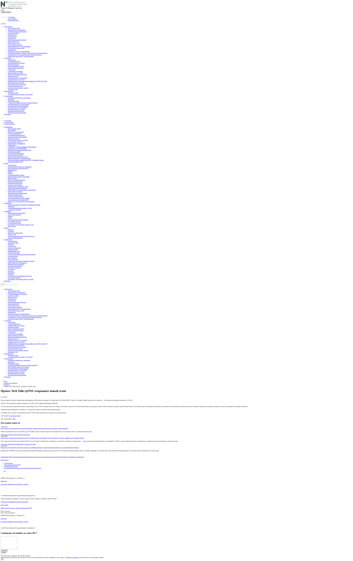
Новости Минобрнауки (15, 238)
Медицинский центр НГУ (16, 83)
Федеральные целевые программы (19, 176)
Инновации (8, 203)
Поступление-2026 (14, 28)
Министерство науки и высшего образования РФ (16, 508)
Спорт (10, 218)
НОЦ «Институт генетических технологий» (22, 190)
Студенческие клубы (14, 223)
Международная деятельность (17, 263)
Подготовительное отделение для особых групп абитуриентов (27, 53)
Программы (12, 130)
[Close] (1, 529)
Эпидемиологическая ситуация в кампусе (21, 236)
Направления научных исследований (19, 167)
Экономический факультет (15, 444)
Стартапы (4, 444)
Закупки (10, 271)
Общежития (12, 50)
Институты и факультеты (16, 132)
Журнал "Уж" (12, 234)
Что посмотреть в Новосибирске (18, 220)
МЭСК (10, 173)
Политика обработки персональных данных (14, 484)
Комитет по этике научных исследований (21, 201)
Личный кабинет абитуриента (17, 31)
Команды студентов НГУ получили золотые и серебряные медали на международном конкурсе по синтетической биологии (40, 447)
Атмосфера (7, 211)
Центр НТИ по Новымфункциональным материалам (17, 192)
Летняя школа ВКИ (14, 152)
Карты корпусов (13, 76)
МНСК (10, 172)
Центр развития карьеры (16, 68)
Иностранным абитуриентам (17, 40)
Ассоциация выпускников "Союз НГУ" (20, 94)
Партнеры (7, 114)
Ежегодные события (14, 215)
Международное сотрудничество (19, 434)
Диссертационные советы (16, 175)
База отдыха (12, 226)
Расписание (11, 60)
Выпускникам (8, 91)
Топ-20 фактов (12, 241)
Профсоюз (11, 272)
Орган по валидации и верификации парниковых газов (18, 185)
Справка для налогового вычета (18, 88)
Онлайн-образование (14, 133)
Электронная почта (14, 61)
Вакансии (11, 99)
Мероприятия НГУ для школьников (19, 46)
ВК (14, 419)
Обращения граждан (10, 466)
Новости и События (10, 383)
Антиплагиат (8, 463)
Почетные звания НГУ (15, 266)
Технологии (28, 444)
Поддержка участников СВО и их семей (20, 279)
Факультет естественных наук (69, 457)
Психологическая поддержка (17, 84)
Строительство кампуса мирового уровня (21, 261)
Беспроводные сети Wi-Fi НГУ (17, 78)
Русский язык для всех (15, 142)
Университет (8, 239)
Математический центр (15, 181)
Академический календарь (16, 135)
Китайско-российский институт (18, 157)
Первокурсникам (13, 64)
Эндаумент (11, 269)
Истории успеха (13, 93)
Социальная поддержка (15, 71)
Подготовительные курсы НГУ (18, 140)
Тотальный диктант (14, 221)
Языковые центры (13, 138)
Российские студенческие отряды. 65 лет (21, 224)
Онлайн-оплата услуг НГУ (16, 79)
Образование (8, 127)
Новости (11, 229)
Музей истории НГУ (14, 268)
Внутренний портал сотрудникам (18, 104)
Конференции (12, 170)
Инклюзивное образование (16, 143)
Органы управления (14, 248)
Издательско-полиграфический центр (20, 276)
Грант (34, 444)
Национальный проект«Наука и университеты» (16, 195)
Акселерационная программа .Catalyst (20, 208)
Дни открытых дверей (15, 45)
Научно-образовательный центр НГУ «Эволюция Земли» (26, 160)
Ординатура (12, 38)
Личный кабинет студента (16, 63)
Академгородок (13, 256)
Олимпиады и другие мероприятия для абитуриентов (25, 55)
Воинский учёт (13, 89)
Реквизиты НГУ (13, 249)
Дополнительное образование (17, 137)
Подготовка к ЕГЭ (14, 43)
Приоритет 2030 (13, 243)
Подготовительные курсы (16, 48)
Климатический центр (15, 183)
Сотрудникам (12, 18)
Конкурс (81, 457)
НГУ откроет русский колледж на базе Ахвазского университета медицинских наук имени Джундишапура (34, 428)
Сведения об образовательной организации (21, 254)
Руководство (12, 246)
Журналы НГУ (12, 178)
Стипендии (11, 69)
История (10, 274)
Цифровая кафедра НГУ (15, 162)
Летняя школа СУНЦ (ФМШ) (17, 148)
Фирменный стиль (14, 251)
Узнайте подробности (72, 557)
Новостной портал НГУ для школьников (21, 56)
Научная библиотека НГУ (16, 66)
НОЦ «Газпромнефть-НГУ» (16, 180)
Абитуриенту (8, 26)
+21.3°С (3, 23)
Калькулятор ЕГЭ (13, 41)
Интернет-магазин (14, 253)
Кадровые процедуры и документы (19, 98)
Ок (2, 559)
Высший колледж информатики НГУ (19, 150)
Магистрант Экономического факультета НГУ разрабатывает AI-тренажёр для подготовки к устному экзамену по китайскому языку (42, 438)
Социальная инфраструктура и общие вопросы (23, 103)
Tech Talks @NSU (15, 416)
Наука (6, 163)
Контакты (7, 281)
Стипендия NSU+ (13, 33)
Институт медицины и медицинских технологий (43, 457)
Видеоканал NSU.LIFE (15, 233)
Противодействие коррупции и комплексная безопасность (22, 468)
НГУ (5, 381)
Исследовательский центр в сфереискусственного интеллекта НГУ (19, 199)
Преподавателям (13, 20)
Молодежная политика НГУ (17, 213)
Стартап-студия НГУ (14, 210)
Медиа (6, 228)
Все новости (5, 460)
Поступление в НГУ (14, 128)
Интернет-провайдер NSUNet (17, 74)
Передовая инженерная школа (17, 188)
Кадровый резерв (13, 101)
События (11, 231)
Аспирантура (12, 36)
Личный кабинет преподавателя (18, 106)
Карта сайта (4, 505)
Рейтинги (11, 244)
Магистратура (12, 35)
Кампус (10, 216)
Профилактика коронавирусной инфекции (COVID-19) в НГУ (27, 81)
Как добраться (12, 258)
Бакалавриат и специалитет (16, 30)
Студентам (11, 17)
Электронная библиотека (16, 153)
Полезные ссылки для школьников (19, 51)
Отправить (4, 550)
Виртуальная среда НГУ (15, 73)
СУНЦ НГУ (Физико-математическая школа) (22, 147)
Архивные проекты (14, 277)
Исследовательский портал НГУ (18, 168)
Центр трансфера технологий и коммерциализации (24, 205)
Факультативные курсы (15, 86)
